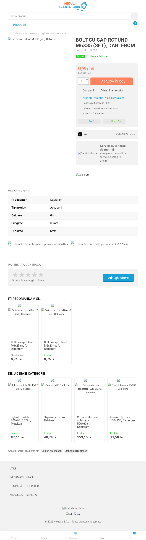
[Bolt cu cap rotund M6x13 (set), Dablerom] (56, 323)
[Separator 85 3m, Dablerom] (56, 398)
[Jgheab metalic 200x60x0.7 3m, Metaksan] (23, 398)
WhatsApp (116, 121)
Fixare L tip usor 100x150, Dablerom (122, 419)
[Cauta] (134, 16)
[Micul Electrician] (73, 6)
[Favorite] (116, 25)
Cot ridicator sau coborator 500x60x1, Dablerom (87, 422)
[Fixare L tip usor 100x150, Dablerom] (123, 398)
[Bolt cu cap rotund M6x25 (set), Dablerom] (23, 323)
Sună (92, 121)
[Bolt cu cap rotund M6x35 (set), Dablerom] (39, 68)
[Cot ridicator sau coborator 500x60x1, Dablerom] (90, 398)
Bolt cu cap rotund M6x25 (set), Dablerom (22, 346)
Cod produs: (82, 50)
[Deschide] (73, 468)
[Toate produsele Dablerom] (83, 173)
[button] (135, 373)
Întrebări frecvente (93, 113)
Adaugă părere (118, 278)
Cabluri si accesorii (24, 33)
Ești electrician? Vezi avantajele (100, 108)
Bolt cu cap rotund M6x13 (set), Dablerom (55, 346)
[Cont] (125, 25)
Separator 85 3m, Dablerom (54, 419)
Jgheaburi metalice (53, 33)
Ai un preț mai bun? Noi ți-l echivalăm (103, 97)
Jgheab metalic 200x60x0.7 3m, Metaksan (21, 420)
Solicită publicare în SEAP (96, 103)
